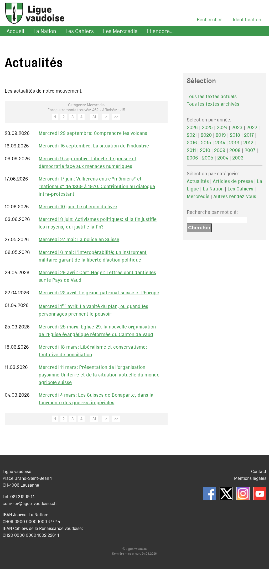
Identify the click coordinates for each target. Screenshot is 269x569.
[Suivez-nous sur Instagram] (243, 493)
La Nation (44, 31)
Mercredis (198, 196)
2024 (222, 127)
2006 (192, 158)
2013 (234, 142)
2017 (249, 135)
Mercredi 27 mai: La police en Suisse (79, 239)
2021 (192, 135)
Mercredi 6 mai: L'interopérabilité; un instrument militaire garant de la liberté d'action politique (93, 256)
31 (94, 117)
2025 (207, 127)
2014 (220, 142)
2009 (219, 150)
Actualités (198, 181)
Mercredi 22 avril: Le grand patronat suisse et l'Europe (99, 292)
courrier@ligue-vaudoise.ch (29, 503)
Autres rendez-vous (234, 196)
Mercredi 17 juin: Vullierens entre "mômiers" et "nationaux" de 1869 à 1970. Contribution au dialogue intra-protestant (97, 186)
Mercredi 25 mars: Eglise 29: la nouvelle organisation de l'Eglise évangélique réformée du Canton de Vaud (97, 330)
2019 (221, 135)
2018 (235, 135)
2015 (206, 142)
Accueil (15, 31)
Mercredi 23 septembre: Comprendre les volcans (93, 133)
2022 (251, 127)
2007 (250, 150)
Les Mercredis (120, 31)
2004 (222, 158)
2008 (235, 150)
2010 (205, 150)
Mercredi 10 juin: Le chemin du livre (78, 206)
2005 (207, 158)
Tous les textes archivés (213, 104)
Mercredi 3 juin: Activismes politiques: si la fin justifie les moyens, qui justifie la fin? (98, 223)
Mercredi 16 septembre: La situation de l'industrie (94, 146)
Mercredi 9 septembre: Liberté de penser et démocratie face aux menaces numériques (87, 162)
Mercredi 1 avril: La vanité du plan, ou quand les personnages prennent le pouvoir (93, 310)
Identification (247, 19)
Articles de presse (233, 181)
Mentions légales (250, 478)
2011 (191, 150)
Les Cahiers (79, 31)
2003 (238, 158)
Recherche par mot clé (211, 212)
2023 (236, 127)
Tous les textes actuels (212, 96)
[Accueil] (32, 20)
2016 (192, 142)
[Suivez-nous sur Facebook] (209, 493)
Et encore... (160, 31)
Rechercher (209, 19)
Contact (258, 471)
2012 (248, 142)
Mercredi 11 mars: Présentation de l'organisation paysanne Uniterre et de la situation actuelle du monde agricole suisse (99, 374)
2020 (206, 135)
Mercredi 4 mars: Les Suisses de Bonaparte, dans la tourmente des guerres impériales (96, 398)
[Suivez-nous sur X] (226, 493)
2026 (192, 127)
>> (116, 117)
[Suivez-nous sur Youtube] (259, 493)
